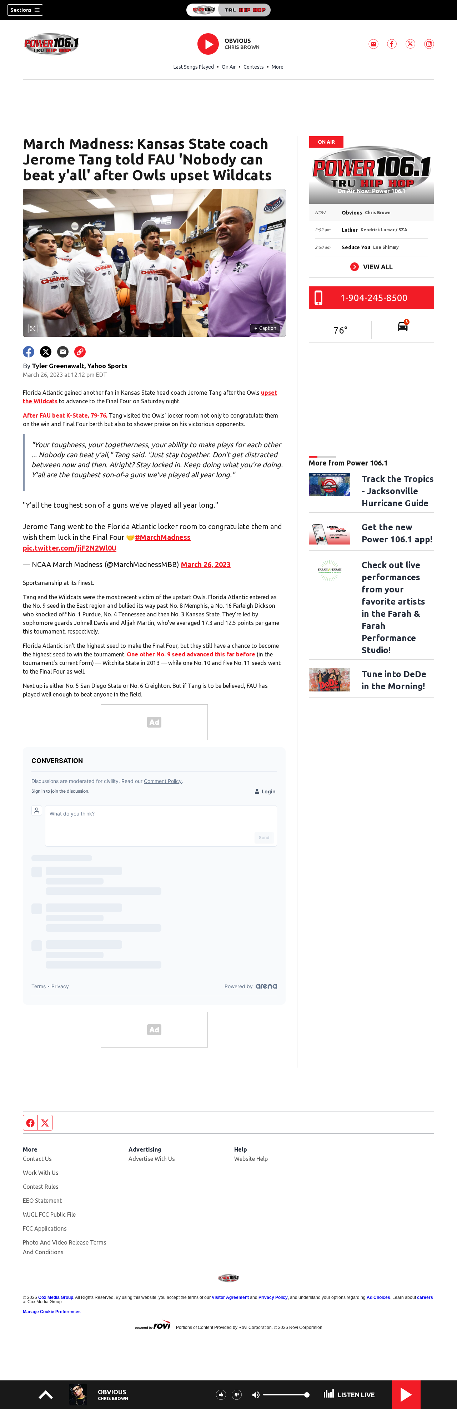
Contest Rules (41, 1186)
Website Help (251, 1159)
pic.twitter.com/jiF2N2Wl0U (69, 548)
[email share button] (63, 352)
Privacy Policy (273, 1297)
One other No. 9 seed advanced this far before (191, 654)
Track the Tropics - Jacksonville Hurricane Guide (398, 491)
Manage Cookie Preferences (52, 1311)
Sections (20, 10)
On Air (229, 67)
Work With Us (41, 1172)
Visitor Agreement (230, 1297)
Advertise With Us (152, 1159)
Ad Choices (378, 1297)
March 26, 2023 (206, 564)
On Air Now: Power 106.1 (371, 191)
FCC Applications (45, 1228)
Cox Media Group (55, 1297)
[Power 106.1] (228, 10)
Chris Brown (242, 47)
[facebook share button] (28, 352)
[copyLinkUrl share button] (80, 352)
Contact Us (37, 1159)
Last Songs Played (194, 67)
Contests (253, 67)
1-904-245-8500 (374, 297)
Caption (265, 328)
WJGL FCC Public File (49, 1214)
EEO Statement (42, 1200)
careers (425, 1297)
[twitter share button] (45, 352)
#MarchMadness (163, 537)
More (277, 67)
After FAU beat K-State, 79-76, (65, 415)
